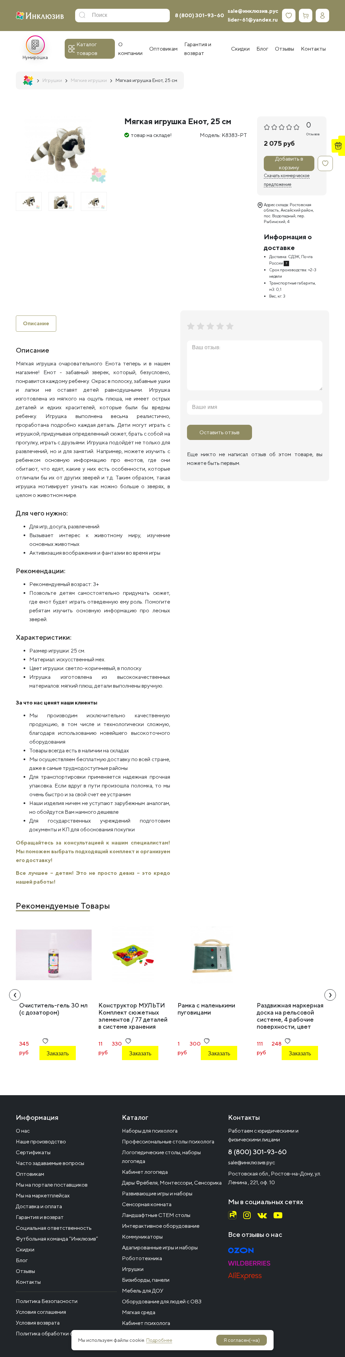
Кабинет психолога (146, 1323)
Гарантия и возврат (40, 1217)
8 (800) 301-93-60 (199, 15)
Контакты (28, 1282)
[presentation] (15, 995)
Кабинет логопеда (145, 1172)
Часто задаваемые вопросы (50, 1163)
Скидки (25, 1249)
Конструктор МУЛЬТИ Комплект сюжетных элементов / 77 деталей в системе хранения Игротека (132, 1019)
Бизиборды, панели (145, 1280)
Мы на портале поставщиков (52, 1185)
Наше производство (41, 1141)
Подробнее (159, 1340)
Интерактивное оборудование (160, 1226)
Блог (22, 1260)
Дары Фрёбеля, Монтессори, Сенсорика (172, 1183)
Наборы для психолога (150, 1131)
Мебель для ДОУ (142, 1290)
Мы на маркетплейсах (43, 1195)
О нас (23, 1131)
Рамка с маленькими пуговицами (206, 1009)
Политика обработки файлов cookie (60, 1333)
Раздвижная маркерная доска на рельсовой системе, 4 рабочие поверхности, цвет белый (290, 1019)
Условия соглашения (41, 1312)
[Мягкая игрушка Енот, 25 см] (29, 201)
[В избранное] (325, 163)
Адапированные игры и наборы (160, 1247)
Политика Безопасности (46, 1301)
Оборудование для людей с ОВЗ (161, 1301)
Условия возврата (38, 1323)
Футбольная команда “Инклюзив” (57, 1239)
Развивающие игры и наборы (157, 1193)
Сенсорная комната (146, 1204)
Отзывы (25, 1271)
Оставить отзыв (219, 432)
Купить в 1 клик (61, 1072)
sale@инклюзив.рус (253, 11)
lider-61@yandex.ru (253, 20)
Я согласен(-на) (242, 1340)
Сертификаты (33, 1152)
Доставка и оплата (39, 1206)
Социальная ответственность (54, 1228)
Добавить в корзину (289, 163)
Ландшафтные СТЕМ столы (156, 1215)
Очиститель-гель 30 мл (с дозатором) (53, 1009)
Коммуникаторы (142, 1237)
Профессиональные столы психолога (168, 1141)
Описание (36, 323)
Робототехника (142, 1258)
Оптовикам (30, 1174)
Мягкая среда (138, 1312)
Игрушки (133, 1269)
